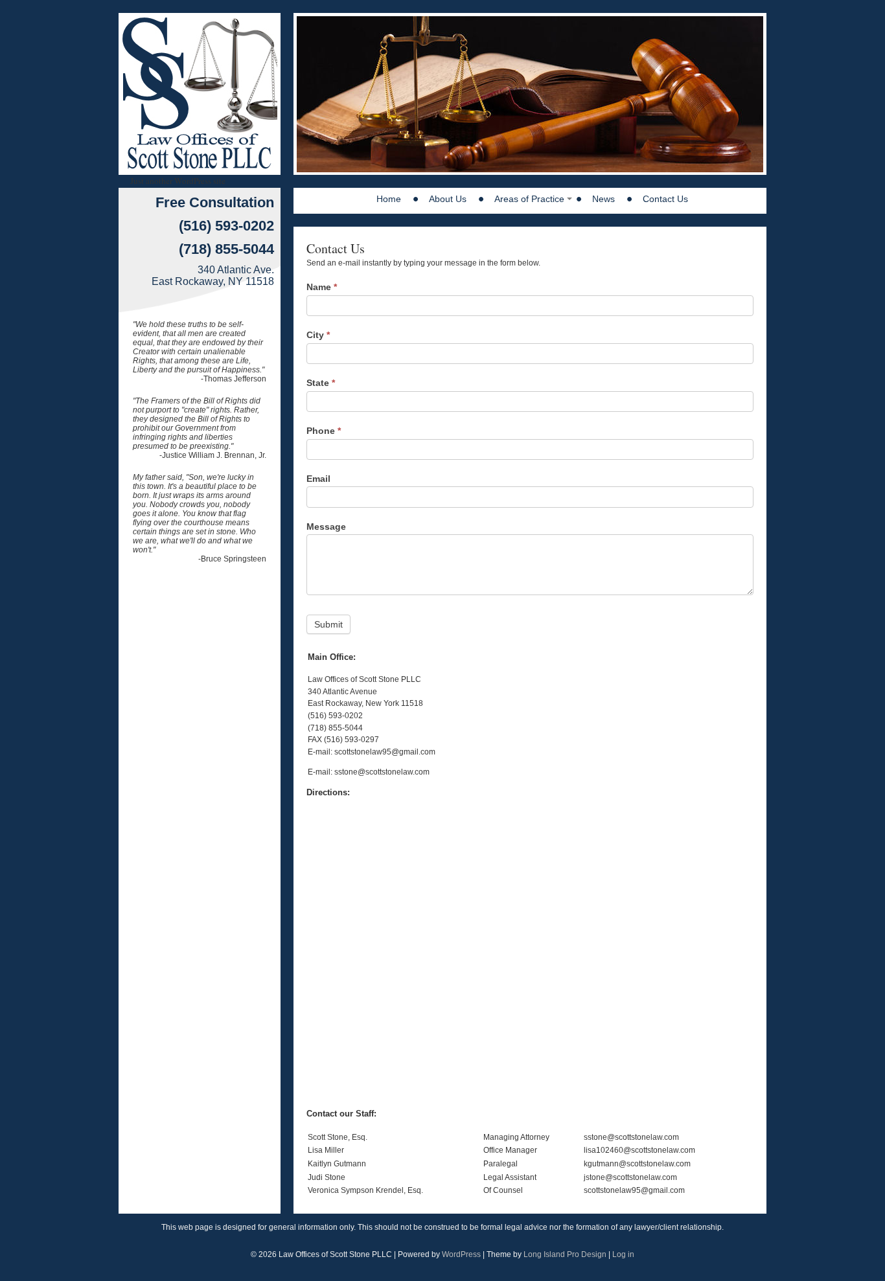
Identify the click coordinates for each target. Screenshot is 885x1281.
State (320, 383)
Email (318, 478)
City (318, 335)
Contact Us (665, 199)
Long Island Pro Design (564, 1254)
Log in (623, 1254)
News (603, 199)
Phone (323, 430)
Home (388, 199)
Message (326, 526)
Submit (328, 624)
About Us (447, 199)
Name (321, 287)
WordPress (461, 1254)
